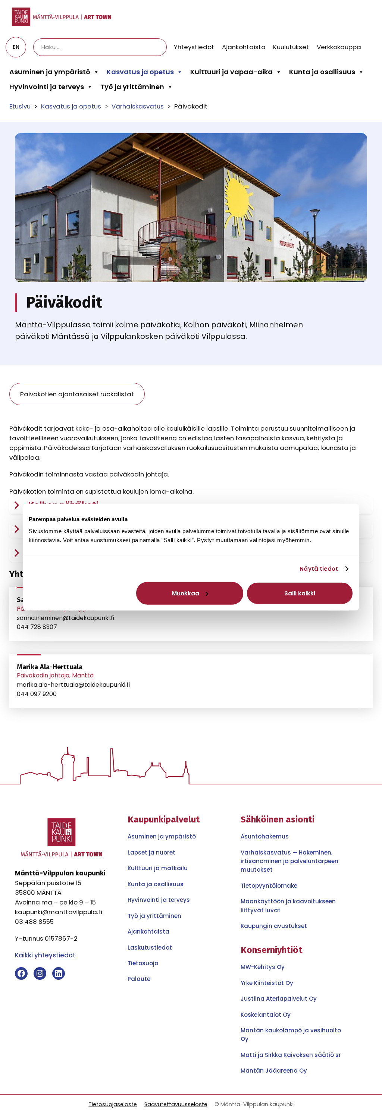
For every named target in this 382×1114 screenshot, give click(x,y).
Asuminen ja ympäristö (49, 71)
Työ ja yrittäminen (132, 86)
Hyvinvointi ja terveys (46, 86)
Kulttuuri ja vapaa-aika (231, 71)
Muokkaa (185, 593)
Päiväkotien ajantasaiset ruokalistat (77, 394)
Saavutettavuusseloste (175, 1104)
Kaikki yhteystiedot (45, 955)
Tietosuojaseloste (112, 1104)
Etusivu (20, 106)
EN (16, 47)
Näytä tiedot (319, 569)
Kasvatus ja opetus (140, 71)
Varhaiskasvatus (138, 106)
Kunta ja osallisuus (322, 71)
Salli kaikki (299, 593)
